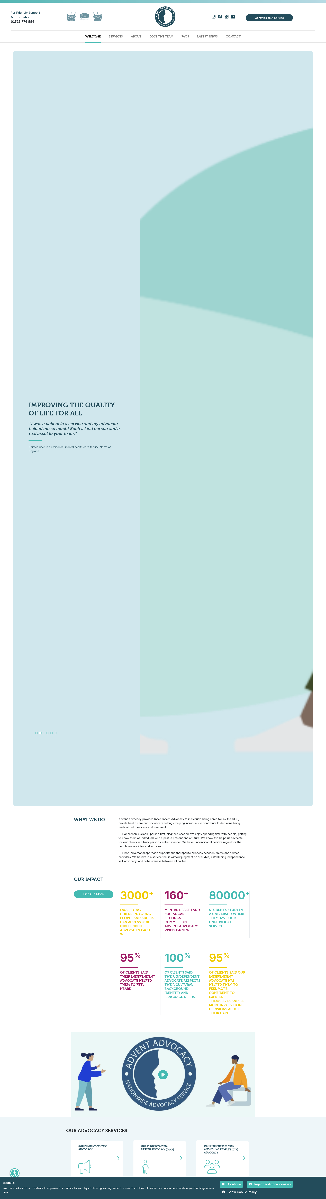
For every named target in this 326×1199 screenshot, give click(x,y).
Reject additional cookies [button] (272, 1184)
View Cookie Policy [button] (242, 1192)
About (136, 36)
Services (116, 36)
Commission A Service (269, 18)
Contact (233, 36)
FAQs (185, 36)
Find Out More (93, 894)
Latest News (207, 36)
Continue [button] (234, 1184)
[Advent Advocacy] (165, 16)
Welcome (93, 36)
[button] (15, 1173)
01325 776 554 (22, 22)
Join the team (161, 36)
